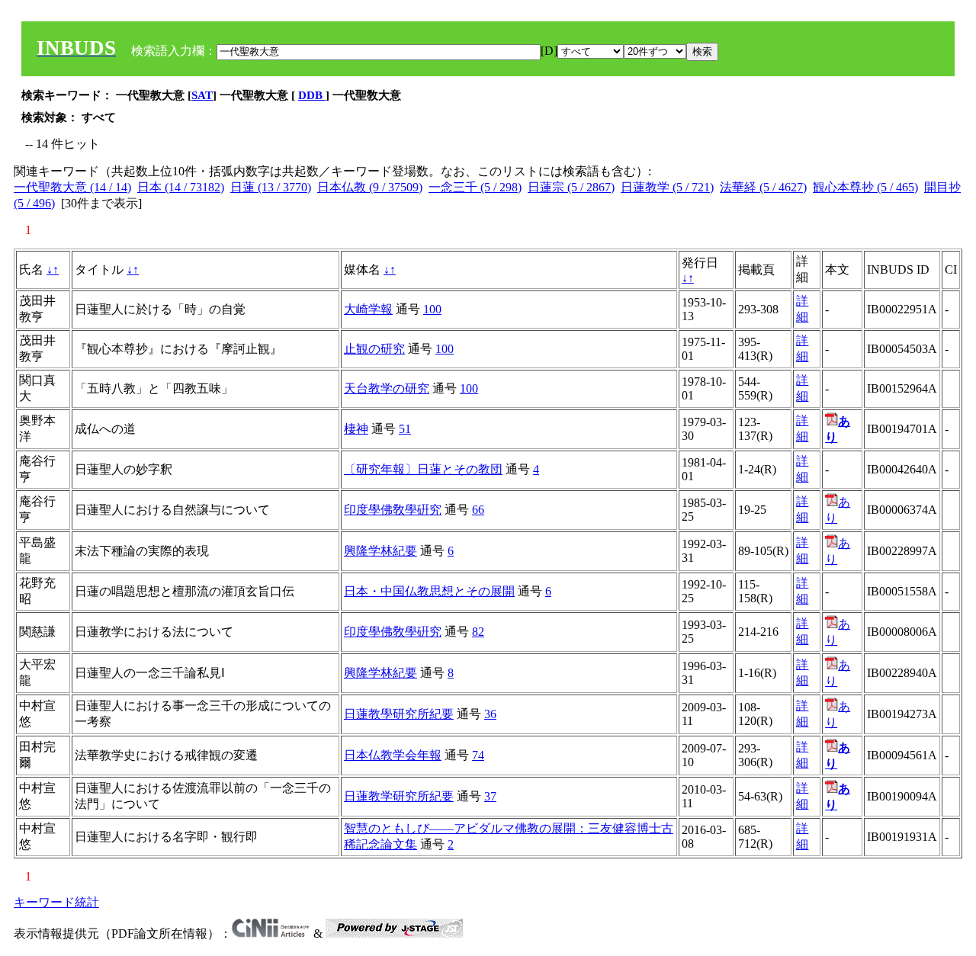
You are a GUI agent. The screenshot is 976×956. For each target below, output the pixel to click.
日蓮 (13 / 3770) (270, 187)
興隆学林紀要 (380, 550)
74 (478, 755)
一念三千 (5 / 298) (475, 187)
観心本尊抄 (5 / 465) (865, 187)
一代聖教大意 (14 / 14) (72, 187)
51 (405, 428)
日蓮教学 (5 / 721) (667, 187)
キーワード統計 (56, 902)
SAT (202, 95)
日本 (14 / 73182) (180, 187)
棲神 (356, 428)
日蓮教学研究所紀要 (399, 796)
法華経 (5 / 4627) (763, 187)
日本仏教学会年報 (392, 755)
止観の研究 (374, 348)
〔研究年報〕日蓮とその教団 (423, 469)
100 (432, 309)
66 (478, 509)
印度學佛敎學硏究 (392, 509)
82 (478, 631)
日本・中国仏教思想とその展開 (429, 591)
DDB (312, 95)
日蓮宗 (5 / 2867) (571, 187)
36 (490, 713)
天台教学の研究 (386, 388)
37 (490, 796)
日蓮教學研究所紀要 (399, 713)
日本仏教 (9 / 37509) (369, 187)
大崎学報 (368, 309)
